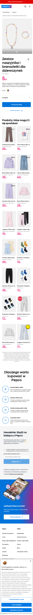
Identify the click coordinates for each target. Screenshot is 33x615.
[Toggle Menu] (30, 6)
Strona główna (6, 12)
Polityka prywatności (16, 474)
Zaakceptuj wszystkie (16, 610)
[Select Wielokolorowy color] (8, 90)
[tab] (16, 51)
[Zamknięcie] (31, 561)
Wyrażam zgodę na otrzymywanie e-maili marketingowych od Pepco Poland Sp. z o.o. (17, 450)
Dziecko (14, 12)
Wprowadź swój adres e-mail (12, 453)
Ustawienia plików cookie (16, 599)
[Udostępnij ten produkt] (28, 59)
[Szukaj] (25, 6)
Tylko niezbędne (16, 605)
